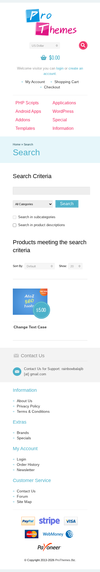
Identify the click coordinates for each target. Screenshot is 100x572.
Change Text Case (30, 327)
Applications (64, 103)
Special (60, 120)
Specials (24, 438)
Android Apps (28, 111)
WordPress (63, 111)
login (59, 68)
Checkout (52, 87)
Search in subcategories (36, 217)
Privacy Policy (28, 406)
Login (21, 459)
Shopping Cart (66, 82)
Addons (22, 120)
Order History (28, 464)
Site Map (24, 502)
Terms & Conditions (33, 411)
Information (63, 128)
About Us (24, 401)
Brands (23, 433)
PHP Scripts (27, 103)
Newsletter (26, 470)
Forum (22, 496)
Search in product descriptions (41, 225)
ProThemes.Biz (65, 560)
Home (17, 144)
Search (28, 144)
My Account (35, 82)
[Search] (83, 45)
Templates (25, 128)
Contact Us (26, 491)
